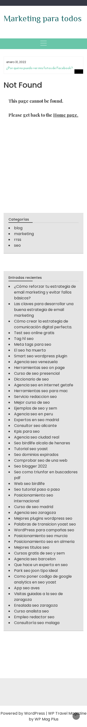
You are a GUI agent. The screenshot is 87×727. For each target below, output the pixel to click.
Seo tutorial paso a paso (37, 489)
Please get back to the (43, 115)
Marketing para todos (43, 18)
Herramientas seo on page (39, 367)
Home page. (65, 115)
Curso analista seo (31, 611)
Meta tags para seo (32, 344)
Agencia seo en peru (33, 414)
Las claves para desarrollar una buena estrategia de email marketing (43, 309)
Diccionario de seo (31, 379)
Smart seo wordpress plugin (40, 356)
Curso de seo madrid (33, 507)
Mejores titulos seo (31, 547)
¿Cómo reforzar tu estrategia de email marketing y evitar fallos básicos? (45, 292)
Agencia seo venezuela (36, 362)
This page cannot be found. (35, 101)
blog (18, 228)
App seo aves (27, 588)
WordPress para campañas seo (44, 530)
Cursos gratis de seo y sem (39, 553)
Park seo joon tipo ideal (36, 570)
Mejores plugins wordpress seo (43, 518)
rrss (17, 239)
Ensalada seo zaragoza (36, 605)
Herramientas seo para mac (41, 391)
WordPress (34, 713)
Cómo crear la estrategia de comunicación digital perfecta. (43, 324)
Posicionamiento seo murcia (40, 536)
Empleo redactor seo (34, 617)
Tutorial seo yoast (31, 449)
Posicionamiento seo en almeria (44, 541)
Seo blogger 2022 (30, 466)
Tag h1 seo (24, 338)
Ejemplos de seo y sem (35, 408)
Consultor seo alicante (35, 425)
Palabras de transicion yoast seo (45, 524)
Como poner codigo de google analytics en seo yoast (43, 579)
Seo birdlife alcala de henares (42, 443)
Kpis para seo (27, 431)
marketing (24, 234)
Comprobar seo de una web (40, 460)
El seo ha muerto (30, 350)
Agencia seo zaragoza (35, 512)
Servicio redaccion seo (35, 396)
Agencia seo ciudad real (36, 437)
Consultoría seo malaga (36, 623)
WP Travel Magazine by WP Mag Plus (58, 716)
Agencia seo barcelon (35, 559)
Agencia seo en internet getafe (43, 385)
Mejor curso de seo (32, 402)
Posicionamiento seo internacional (33, 498)
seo (17, 245)
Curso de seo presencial (37, 373)
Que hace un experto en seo (41, 565)
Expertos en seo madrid (36, 420)
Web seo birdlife (29, 483)
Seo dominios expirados (36, 454)
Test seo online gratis (34, 333)
